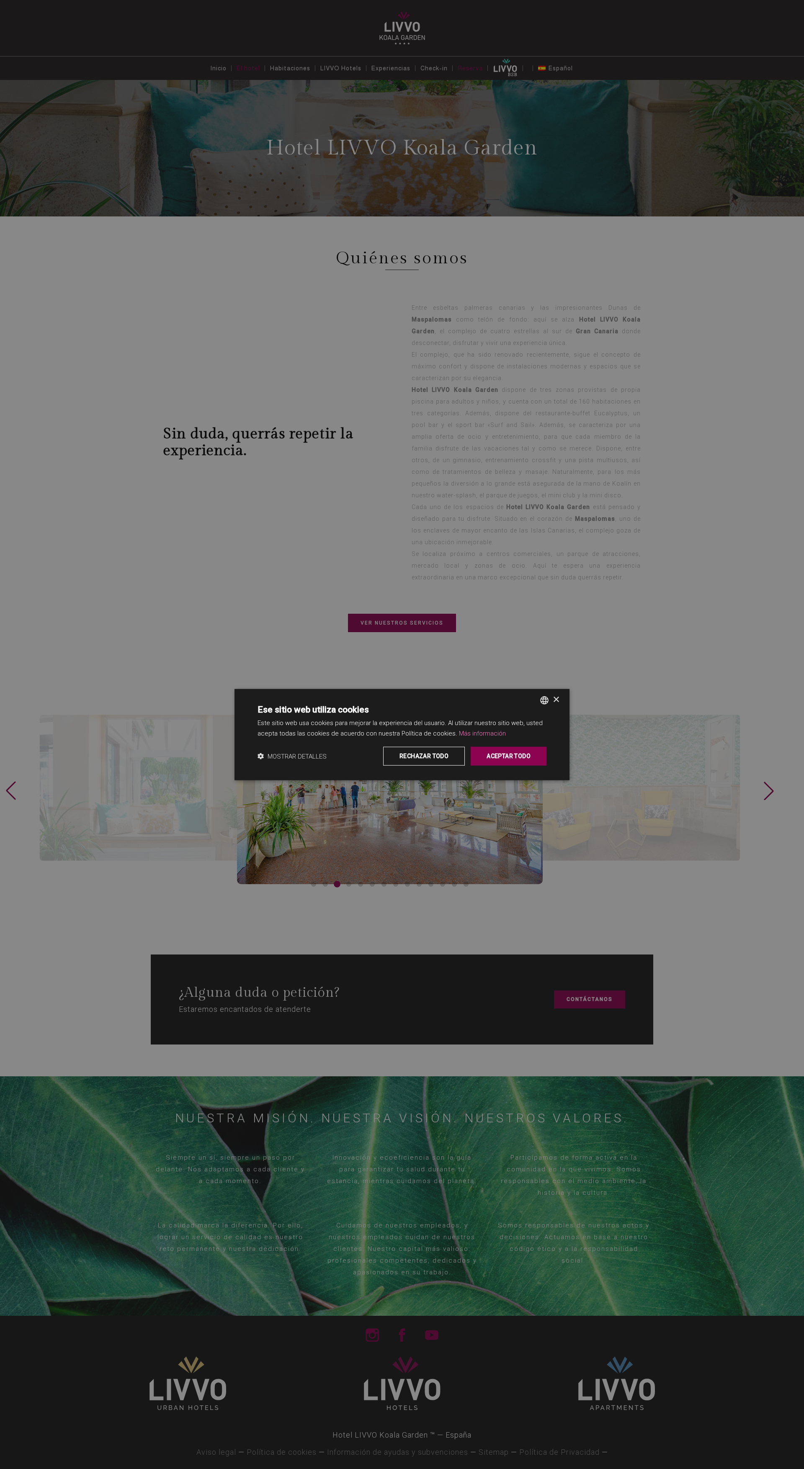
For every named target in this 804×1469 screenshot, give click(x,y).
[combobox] (544, 700)
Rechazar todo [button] (423, 756)
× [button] (556, 700)
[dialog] (402, 734)
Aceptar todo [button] (509, 756)
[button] (292, 756)
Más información (482, 733)
